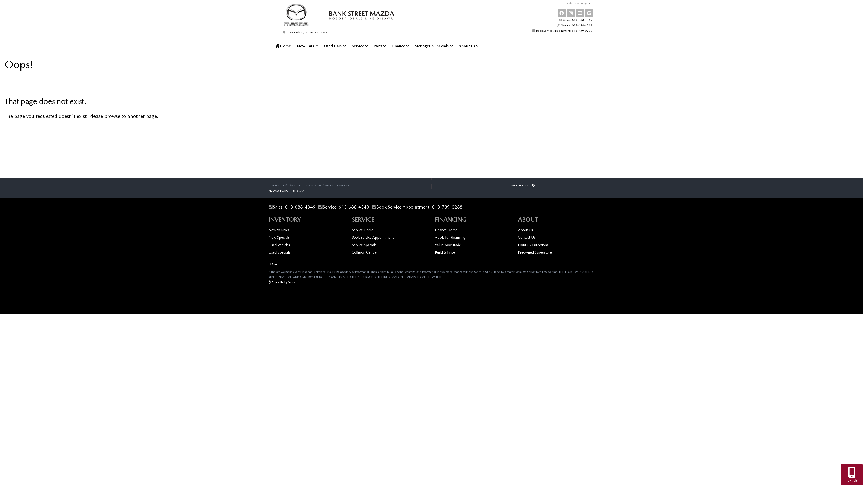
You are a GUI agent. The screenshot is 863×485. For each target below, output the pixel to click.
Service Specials (364, 245)
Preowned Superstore (535, 252)
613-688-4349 (300, 207)
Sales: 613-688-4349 (577, 20)
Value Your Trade (448, 245)
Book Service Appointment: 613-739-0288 (563, 30)
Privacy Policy (279, 190)
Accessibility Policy (283, 282)
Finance (398, 46)
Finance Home (446, 230)
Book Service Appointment (373, 237)
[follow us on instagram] (571, 13)
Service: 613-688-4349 (576, 25)
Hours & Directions (533, 245)
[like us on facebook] (562, 13)
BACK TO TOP (520, 185)
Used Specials (279, 252)
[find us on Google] (589, 13)
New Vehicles (279, 230)
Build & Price (445, 252)
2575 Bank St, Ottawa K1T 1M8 (306, 32)
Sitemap (298, 190)
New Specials (279, 237)
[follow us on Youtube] (580, 13)
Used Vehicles (279, 245)
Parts (378, 46)
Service (358, 46)
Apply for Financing (450, 237)
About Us (467, 46)
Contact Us (526, 237)
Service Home (363, 230)
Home (285, 46)
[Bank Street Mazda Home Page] (347, 14)
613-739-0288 (447, 207)
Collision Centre (364, 252)
